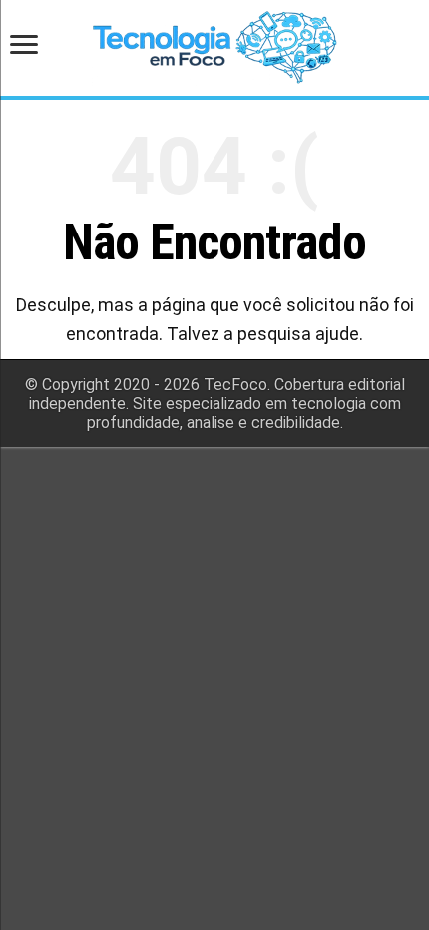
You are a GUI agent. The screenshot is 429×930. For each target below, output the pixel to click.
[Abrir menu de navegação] (30, 46)
